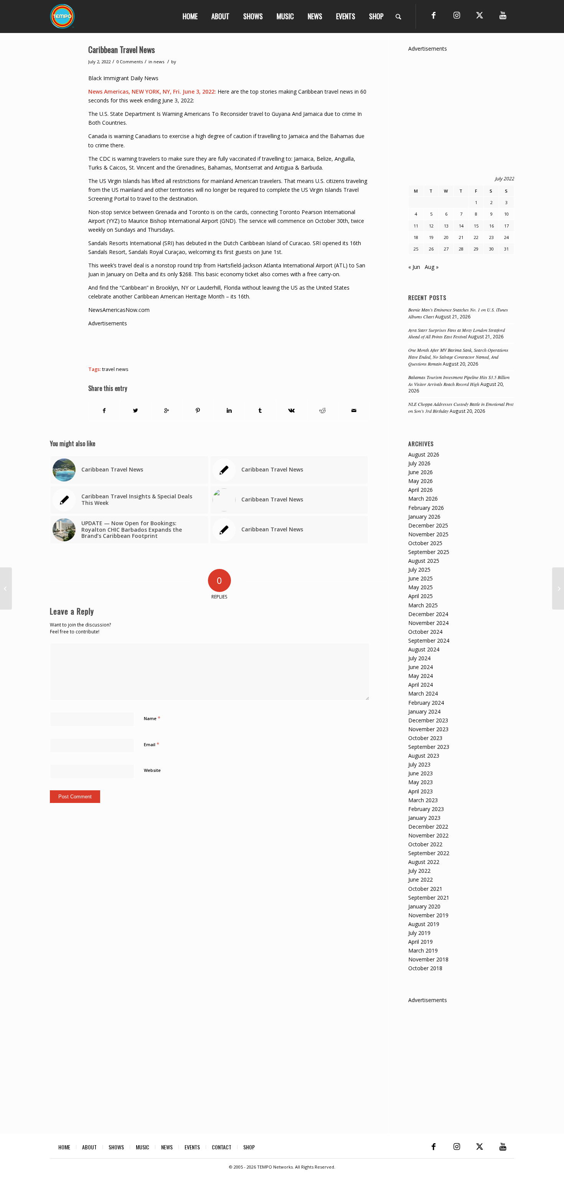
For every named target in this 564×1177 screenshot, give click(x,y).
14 (461, 226)
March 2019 (423, 950)
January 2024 (424, 711)
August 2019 (423, 924)
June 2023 (420, 773)
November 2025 (428, 534)
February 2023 (426, 809)
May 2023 (420, 782)
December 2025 (428, 525)
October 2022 (425, 844)
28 (461, 249)
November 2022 (428, 835)
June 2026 (420, 472)
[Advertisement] (228, 345)
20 (446, 237)
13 (446, 226)
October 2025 (425, 543)
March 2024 (423, 693)
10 (506, 214)
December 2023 (428, 720)
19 (431, 237)
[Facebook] (433, 15)
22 (476, 237)
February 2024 (426, 702)
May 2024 (420, 675)
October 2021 (425, 888)
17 (506, 226)
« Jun (414, 266)
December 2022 (428, 826)
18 (416, 237)
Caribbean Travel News (121, 49)
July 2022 (419, 870)
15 (476, 226)
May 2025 (420, 587)
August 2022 (423, 861)
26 (431, 249)
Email (151, 744)
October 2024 (425, 631)
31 (506, 249)
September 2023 (428, 746)
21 (461, 237)
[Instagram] (456, 15)
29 (476, 249)
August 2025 (423, 560)
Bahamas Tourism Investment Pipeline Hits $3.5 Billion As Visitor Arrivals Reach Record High (459, 380)
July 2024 (419, 658)
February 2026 (426, 507)
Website (152, 770)
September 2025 (428, 552)
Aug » (432, 266)
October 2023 (425, 738)
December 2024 (428, 614)
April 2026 (420, 489)
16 (491, 226)
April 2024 (420, 684)
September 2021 (428, 897)
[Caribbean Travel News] (6, 588)
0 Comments (129, 61)
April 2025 (420, 596)
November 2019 (428, 915)
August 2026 (423, 454)
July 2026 (419, 463)
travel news (115, 369)
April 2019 (420, 941)
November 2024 (428, 622)
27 (446, 249)
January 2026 (424, 516)
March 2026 (423, 498)
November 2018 (428, 959)
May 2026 (420, 481)
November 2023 (428, 729)
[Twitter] (479, 15)
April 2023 (420, 791)
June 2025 (420, 578)
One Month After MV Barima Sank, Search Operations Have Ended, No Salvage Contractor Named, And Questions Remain (458, 357)
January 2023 (424, 817)
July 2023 (419, 764)
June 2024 (420, 667)
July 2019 (419, 932)
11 (416, 226)
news (158, 61)
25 (416, 249)
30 (491, 249)
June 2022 (420, 879)
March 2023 (423, 800)
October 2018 (425, 968)
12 (431, 226)
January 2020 (424, 906)
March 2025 (423, 605)
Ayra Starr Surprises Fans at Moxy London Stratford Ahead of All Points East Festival (456, 333)
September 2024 (428, 640)
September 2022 (428, 853)
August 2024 (423, 649)
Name (152, 718)
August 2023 (423, 755)
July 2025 (419, 569)
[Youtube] (502, 15)
